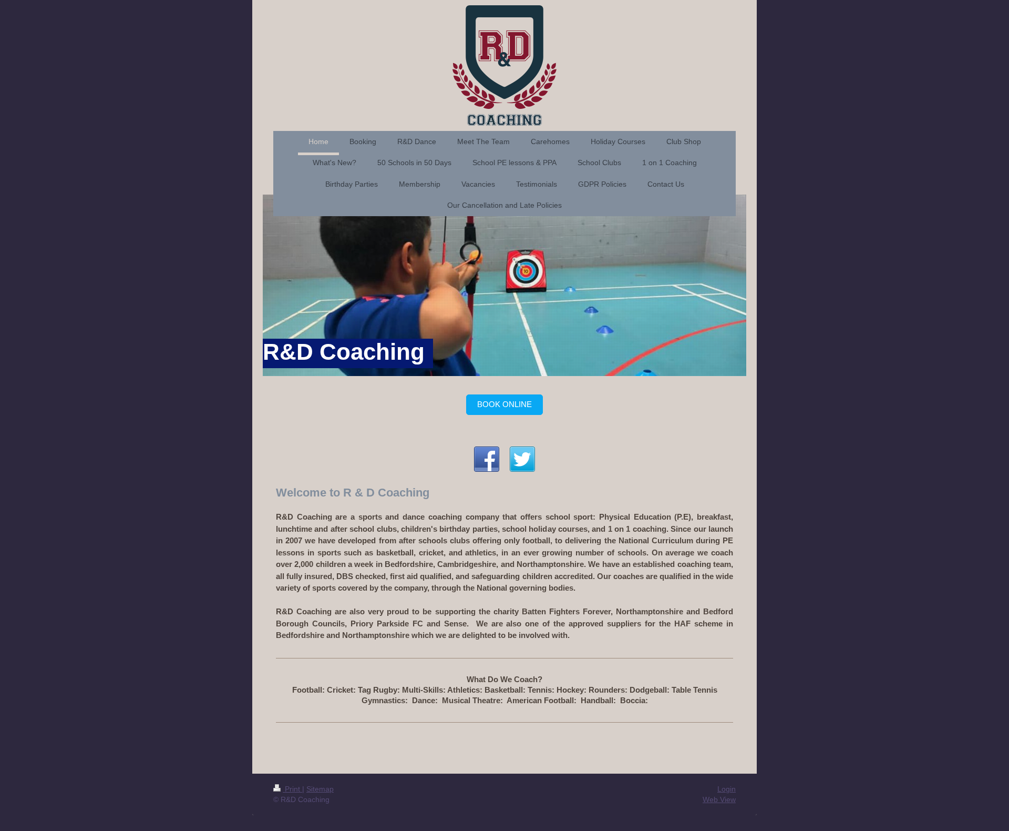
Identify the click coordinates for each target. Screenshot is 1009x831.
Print (292, 789)
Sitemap (320, 789)
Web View (719, 799)
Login (726, 789)
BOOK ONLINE (504, 404)
